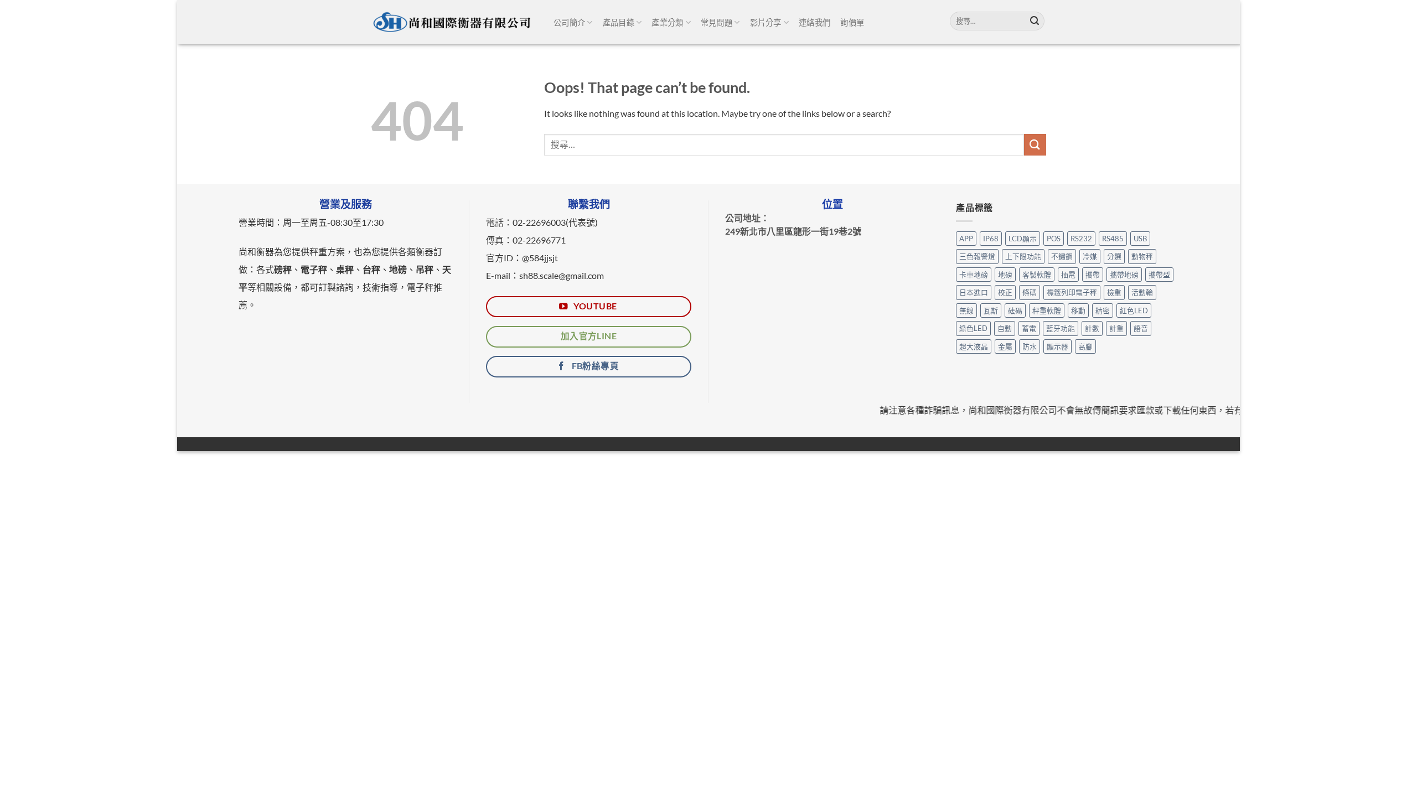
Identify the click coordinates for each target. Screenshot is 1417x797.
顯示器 (1057, 346)
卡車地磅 (973, 274)
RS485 (1113, 238)
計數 (1092, 328)
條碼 (1029, 292)
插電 (1068, 274)
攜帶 (1092, 274)
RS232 (1081, 238)
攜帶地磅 (1124, 274)
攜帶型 (1159, 274)
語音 (1141, 328)
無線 (966, 310)
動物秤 (1142, 256)
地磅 (1005, 274)
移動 (1078, 310)
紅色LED (1134, 310)
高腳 (1085, 346)
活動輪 (1142, 292)
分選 (1114, 256)
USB (1140, 238)
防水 (1029, 346)
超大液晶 (973, 346)
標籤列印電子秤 (1072, 292)
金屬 (1005, 346)
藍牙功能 (1060, 328)
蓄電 (1029, 328)
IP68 (991, 238)
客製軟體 (1036, 274)
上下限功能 (1023, 256)
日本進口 (973, 292)
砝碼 (1015, 310)
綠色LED (973, 328)
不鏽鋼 (1062, 256)
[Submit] (1034, 21)
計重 (1116, 328)
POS (1054, 238)
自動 (1004, 328)
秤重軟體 (1046, 310)
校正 (1005, 292)
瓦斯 (991, 310)
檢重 (1114, 292)
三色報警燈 (977, 256)
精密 (1102, 310)
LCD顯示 (1023, 238)
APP (966, 238)
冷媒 (1090, 256)
